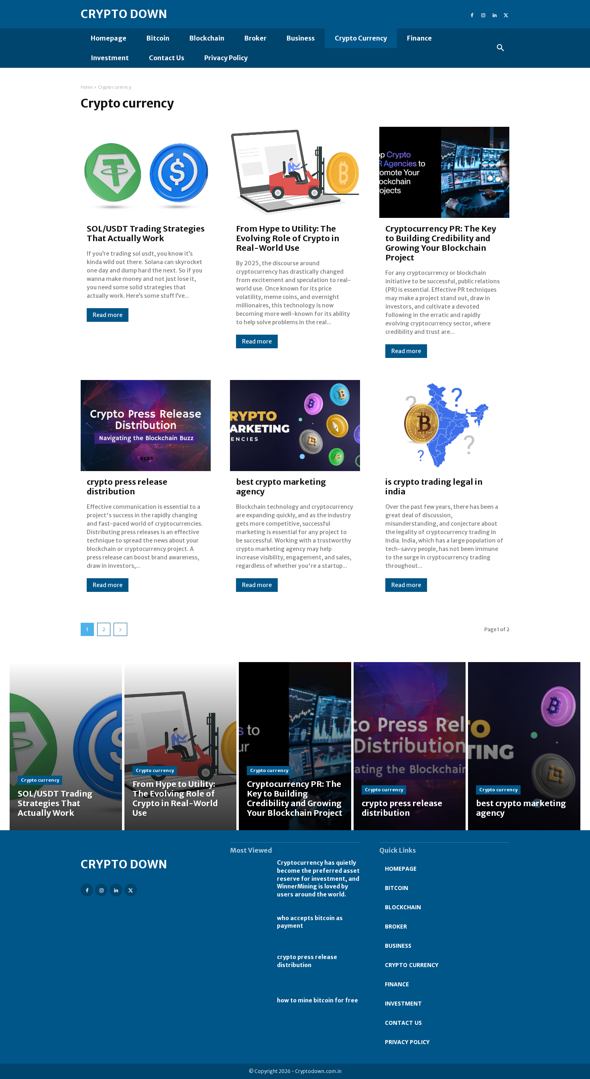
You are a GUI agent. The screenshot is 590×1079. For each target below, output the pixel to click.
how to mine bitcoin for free (317, 1000)
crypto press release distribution (127, 486)
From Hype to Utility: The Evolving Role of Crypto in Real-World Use (287, 238)
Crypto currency (40, 780)
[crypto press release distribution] (146, 425)
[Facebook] (472, 14)
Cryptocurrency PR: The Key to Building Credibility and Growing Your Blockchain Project (440, 243)
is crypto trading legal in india (433, 486)
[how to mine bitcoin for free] (249, 1000)
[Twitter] (505, 14)
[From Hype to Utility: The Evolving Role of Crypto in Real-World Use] (295, 172)
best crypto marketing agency (281, 486)
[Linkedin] (494, 14)
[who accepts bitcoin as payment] (249, 922)
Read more (107, 315)
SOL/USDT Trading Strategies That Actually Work (146, 233)
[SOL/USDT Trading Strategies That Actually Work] (146, 172)
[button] (500, 48)
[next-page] (120, 629)
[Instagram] (483, 14)
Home (87, 87)
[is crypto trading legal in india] (444, 425)
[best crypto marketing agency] (295, 425)
